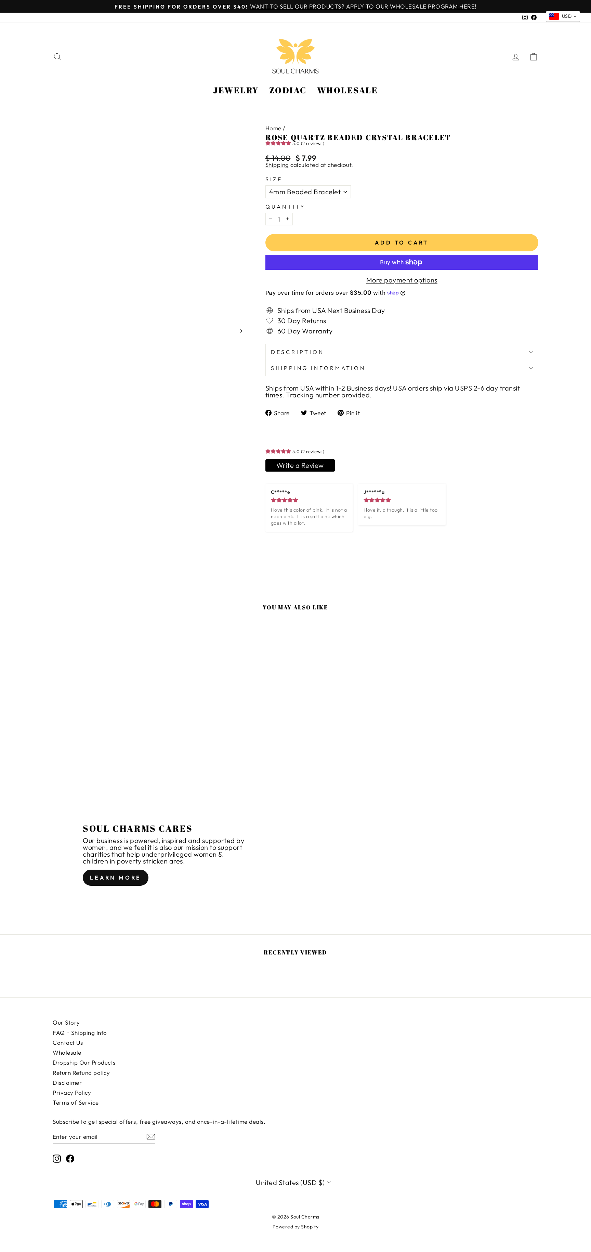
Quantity (285, 206)
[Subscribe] (150, 1137)
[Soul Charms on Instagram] (57, 1159)
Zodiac (288, 90)
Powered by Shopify (296, 1227)
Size (274, 179)
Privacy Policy (72, 1092)
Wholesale (347, 90)
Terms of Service (75, 1102)
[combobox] (563, 16)
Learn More (115, 877)
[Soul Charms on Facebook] (70, 1159)
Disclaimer (67, 1082)
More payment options (401, 280)
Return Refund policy (81, 1072)
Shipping (277, 165)
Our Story (66, 1022)
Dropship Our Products (84, 1062)
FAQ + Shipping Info (80, 1032)
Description (297, 351)
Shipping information (318, 368)
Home (273, 128)
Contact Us (68, 1042)
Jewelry (236, 90)
